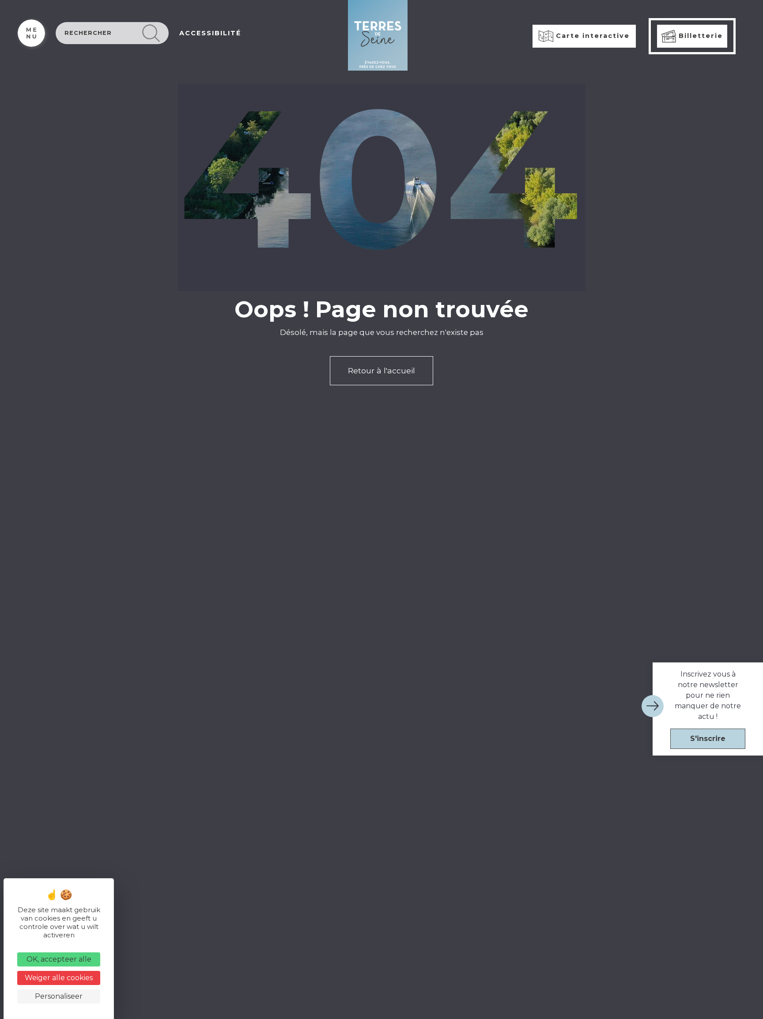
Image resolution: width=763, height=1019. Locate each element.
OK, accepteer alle (58, 959)
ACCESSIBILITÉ (210, 33)
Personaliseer (59, 996)
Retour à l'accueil (381, 370)
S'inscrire (707, 738)
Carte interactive (591, 36)
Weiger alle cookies (59, 978)
